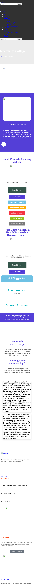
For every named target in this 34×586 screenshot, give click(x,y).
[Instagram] (8, 468)
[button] (17, 278)
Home (1, 56)
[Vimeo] (18, 468)
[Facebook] (3, 468)
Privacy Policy (5, 579)
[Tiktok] (13, 468)
